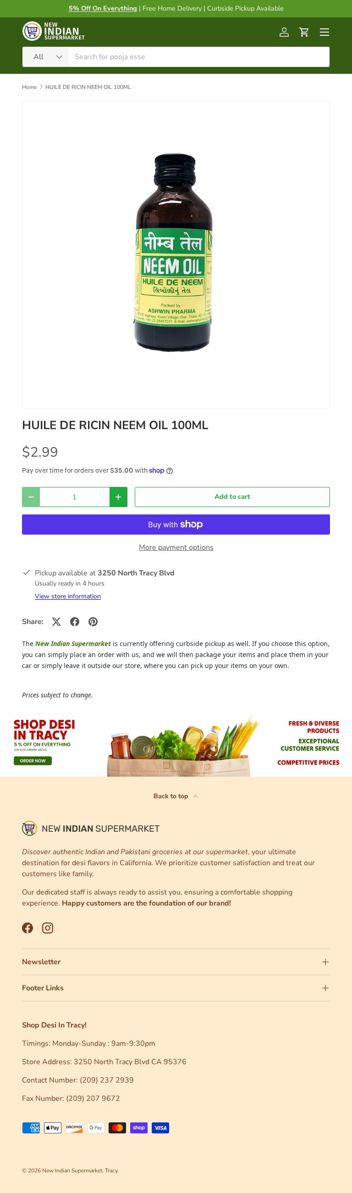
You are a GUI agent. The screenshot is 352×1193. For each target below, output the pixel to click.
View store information (68, 596)
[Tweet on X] (56, 622)
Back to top (172, 796)
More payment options (176, 547)
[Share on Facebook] (75, 622)
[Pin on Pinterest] (93, 622)
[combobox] (176, 57)
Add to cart (232, 496)
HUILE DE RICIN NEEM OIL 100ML (88, 87)
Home (29, 87)
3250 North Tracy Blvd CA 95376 (131, 1062)
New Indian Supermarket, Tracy (79, 1170)
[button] (304, 32)
